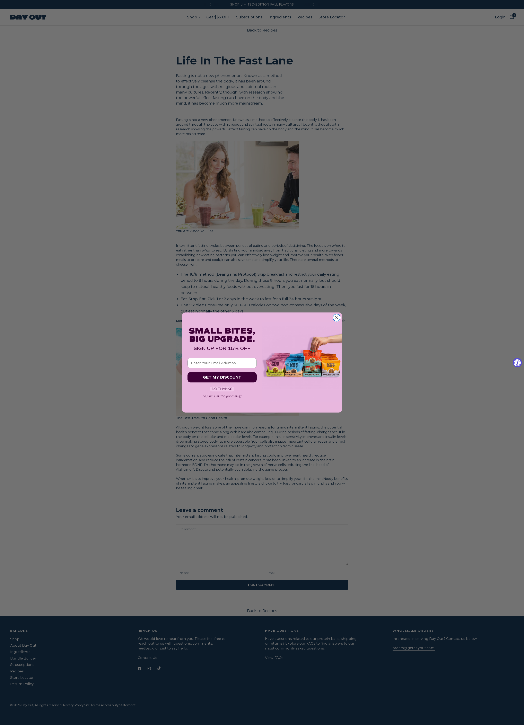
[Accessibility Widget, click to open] (517, 362)
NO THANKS (222, 389)
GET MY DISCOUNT (222, 377)
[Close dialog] (336, 317)
